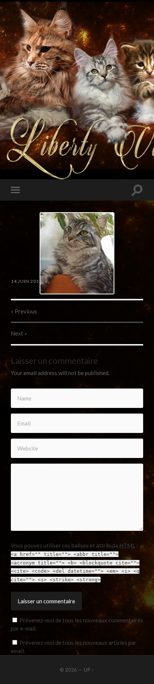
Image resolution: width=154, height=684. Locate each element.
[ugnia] (77, 253)
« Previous (24, 311)
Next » (19, 333)
